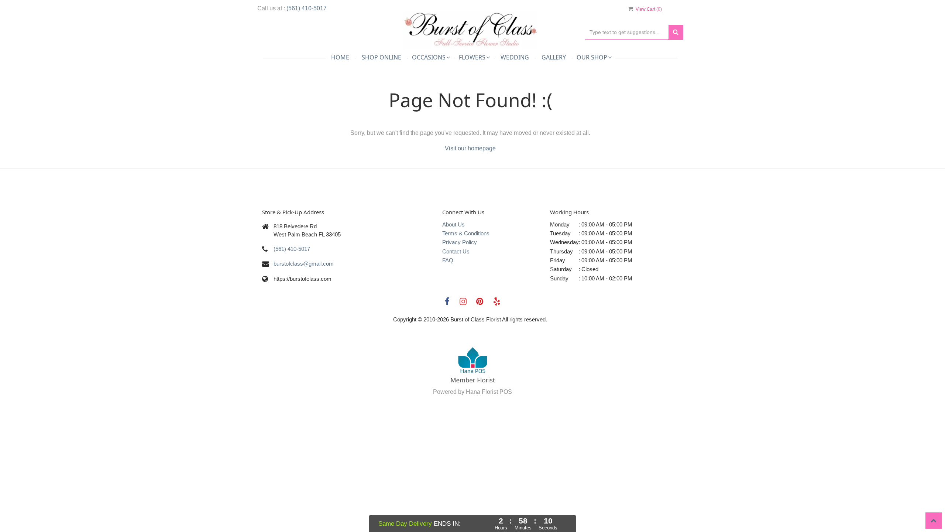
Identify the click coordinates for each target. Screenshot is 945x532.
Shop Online (381, 57)
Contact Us (456, 251)
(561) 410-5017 (306, 8)
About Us (453, 224)
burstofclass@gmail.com (304, 263)
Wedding (515, 57)
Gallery (554, 57)
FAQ (447, 260)
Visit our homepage (470, 148)
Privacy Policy (459, 242)
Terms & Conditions (465, 233)
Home (340, 57)
